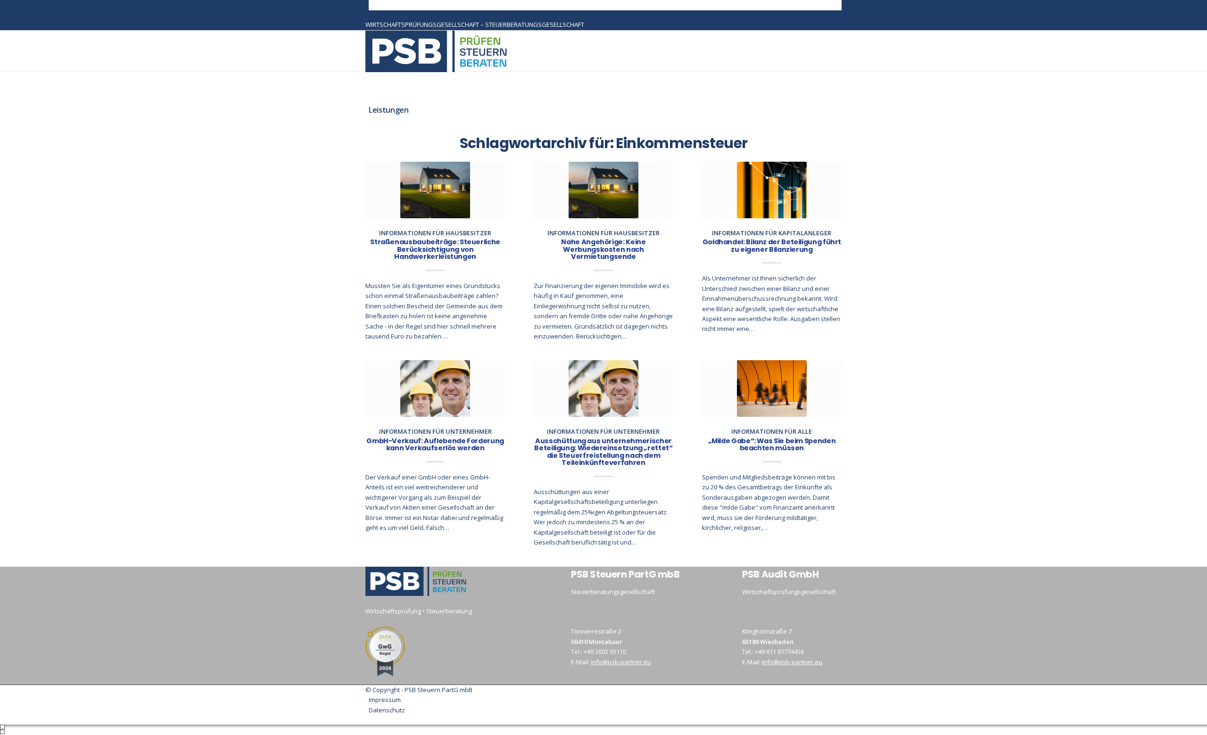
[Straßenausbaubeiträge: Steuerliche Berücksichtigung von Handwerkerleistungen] (435, 190)
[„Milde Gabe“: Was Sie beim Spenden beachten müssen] (772, 388)
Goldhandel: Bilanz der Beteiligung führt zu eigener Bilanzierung (772, 245)
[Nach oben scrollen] (2, 729)
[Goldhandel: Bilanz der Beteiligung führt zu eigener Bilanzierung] (772, 190)
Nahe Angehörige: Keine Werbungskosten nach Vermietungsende (603, 249)
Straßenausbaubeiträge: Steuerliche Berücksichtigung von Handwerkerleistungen (435, 249)
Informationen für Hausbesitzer (435, 233)
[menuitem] (605, 5)
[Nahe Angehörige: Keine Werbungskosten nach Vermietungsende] (603, 190)
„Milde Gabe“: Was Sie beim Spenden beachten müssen (772, 444)
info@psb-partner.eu (621, 662)
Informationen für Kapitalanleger (771, 233)
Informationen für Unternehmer (435, 431)
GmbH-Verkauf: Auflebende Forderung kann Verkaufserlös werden (435, 444)
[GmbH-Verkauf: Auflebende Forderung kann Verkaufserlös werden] (435, 388)
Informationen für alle (771, 431)
